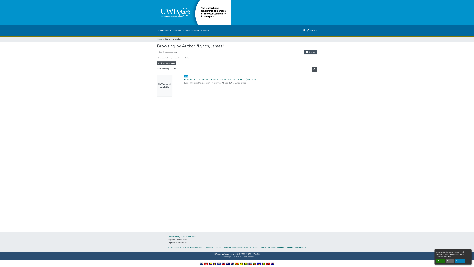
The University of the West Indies (182, 236)
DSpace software (221, 254)
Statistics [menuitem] (205, 30)
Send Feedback (248, 257)
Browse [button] (311, 52)
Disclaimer (237, 257)
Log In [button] (313, 30)
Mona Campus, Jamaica (177, 247)
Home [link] (159, 39)
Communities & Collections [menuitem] (169, 30)
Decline (450, 261)
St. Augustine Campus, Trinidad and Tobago (204, 247)
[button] (194, 12)
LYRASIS (256, 254)
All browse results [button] (167, 63)
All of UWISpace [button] (190, 30)
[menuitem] (191, 30)
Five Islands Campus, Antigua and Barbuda (276, 247)
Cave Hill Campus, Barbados (234, 247)
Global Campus (252, 247)
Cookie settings (225, 257)
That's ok (440, 261)
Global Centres (300, 247)
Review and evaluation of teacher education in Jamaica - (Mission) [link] (220, 79)
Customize (460, 261)
